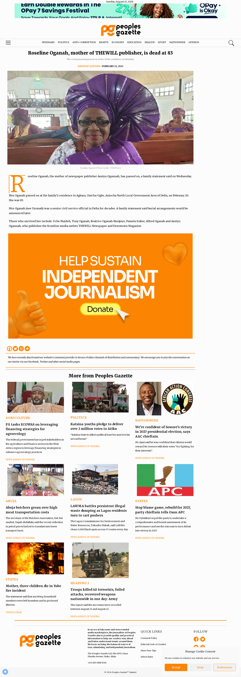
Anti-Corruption (84, 42)
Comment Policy (149, 638)
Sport (162, 42)
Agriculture (18, 418)
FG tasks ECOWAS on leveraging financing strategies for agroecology (32, 429)
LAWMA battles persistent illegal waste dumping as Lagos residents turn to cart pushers (98, 510)
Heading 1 (79, 583)
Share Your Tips (148, 650)
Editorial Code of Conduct (153, 644)
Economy (118, 42)
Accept (176, 667)
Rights (103, 42)
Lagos (76, 499)
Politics (63, 42)
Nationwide (177, 42)
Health (150, 42)
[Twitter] (15, 348)
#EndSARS (48, 42)
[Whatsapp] (21, 348)
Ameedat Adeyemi (89, 66)
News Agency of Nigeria (20, 459)
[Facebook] (9, 348)
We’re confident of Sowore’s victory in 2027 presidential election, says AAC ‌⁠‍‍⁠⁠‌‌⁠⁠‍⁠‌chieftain (163, 431)
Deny (200, 667)
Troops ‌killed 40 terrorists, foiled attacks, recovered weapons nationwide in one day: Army (97, 594)
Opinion (194, 42)
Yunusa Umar (14, 612)
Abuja (11, 501)
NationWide (146, 420)
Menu (13, 43)
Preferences (224, 667)
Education (134, 42)
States (141, 501)
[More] (27, 348)
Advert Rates (147, 657)
